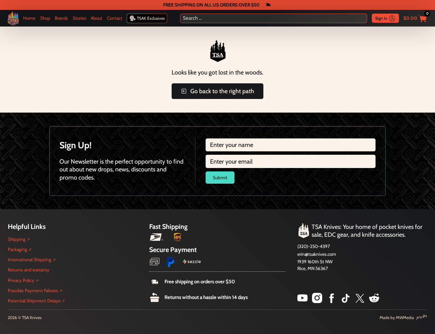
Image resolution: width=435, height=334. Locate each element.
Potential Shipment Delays (34, 300)
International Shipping (29, 259)
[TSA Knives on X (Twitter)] (360, 300)
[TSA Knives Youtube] (302, 300)
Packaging (17, 249)
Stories (79, 18)
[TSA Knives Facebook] (331, 300)
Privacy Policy (21, 280)
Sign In (381, 18)
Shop (45, 18)
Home (29, 18)
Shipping (16, 239)
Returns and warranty (28, 269)
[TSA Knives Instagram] (317, 300)
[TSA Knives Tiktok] (345, 300)
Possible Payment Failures (33, 290)
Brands (61, 18)
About (96, 18)
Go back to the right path (222, 91)
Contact (114, 18)
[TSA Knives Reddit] (374, 300)
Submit (220, 177)
